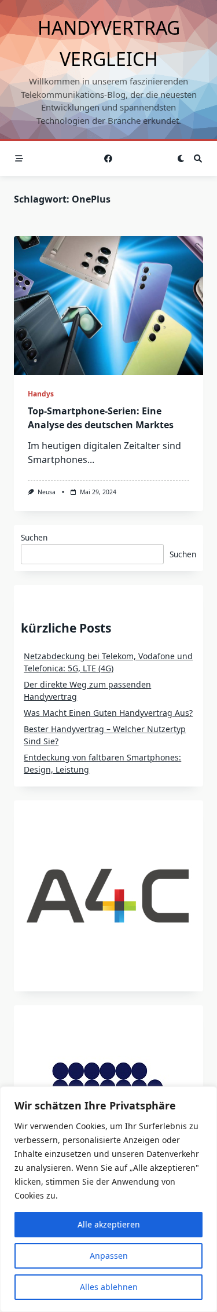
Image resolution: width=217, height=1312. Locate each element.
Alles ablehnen (109, 1286)
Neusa (47, 492)
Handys (41, 394)
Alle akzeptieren (109, 1224)
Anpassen (109, 1255)
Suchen (34, 537)
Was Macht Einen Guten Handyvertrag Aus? (108, 712)
